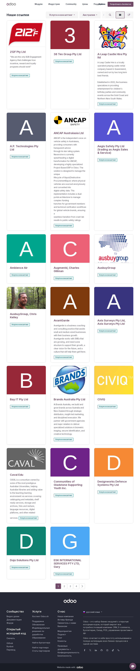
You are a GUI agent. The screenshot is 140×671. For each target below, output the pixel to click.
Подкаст (62, 634)
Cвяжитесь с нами (67, 623)
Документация (14, 619)
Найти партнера (40, 647)
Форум (10, 623)
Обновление (38, 624)
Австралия (89, 15)
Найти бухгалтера (41, 642)
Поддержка (38, 621)
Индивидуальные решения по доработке (41, 631)
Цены (85, 4)
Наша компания (66, 616)
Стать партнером (41, 651)
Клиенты (62, 641)
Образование (39, 638)
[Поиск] (110, 14)
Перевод (11, 650)
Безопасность (65, 656)
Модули (39, 4)
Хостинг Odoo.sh (40, 616)
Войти (102, 4)
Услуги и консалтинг (61, 15)
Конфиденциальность (68, 652)
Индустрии (54, 4)
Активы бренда (65, 619)
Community (71, 4)
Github (10, 643)
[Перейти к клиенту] (26, 34)
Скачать (11, 638)
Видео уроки (13, 616)
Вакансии (62, 626)
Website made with (66, 667)
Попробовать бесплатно (120, 4)
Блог (60, 638)
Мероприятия (65, 631)
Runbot (10, 646)
